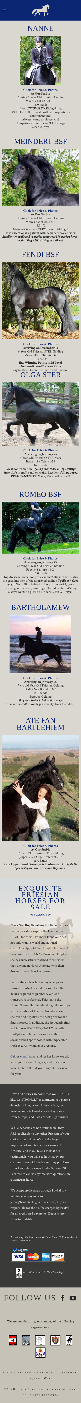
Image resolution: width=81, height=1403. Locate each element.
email (23, 1056)
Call (13, 1056)
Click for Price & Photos (40, 90)
